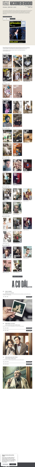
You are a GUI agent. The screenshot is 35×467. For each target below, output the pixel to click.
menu (29, 7)
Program (5, 7)
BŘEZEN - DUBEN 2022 (6, 185)
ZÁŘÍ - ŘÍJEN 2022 (5, 142)
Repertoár (10, 7)
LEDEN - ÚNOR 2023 (26, 142)
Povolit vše (12, 464)
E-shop (14, 7)
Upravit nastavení (5, 464)
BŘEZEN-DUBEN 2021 (6, 214)
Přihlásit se (28, 6)
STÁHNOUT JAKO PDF (9, 16)
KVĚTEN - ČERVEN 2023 (16, 156)
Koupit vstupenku (29, 330)
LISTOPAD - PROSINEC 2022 (17, 142)
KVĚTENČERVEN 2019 (16, 272)
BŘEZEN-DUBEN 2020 (6, 243)
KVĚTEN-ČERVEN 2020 (16, 243)
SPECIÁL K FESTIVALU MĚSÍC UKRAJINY (7, 82)
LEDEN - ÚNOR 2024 (26, 113)
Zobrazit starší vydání (17, 276)
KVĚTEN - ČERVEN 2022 (16, 185)
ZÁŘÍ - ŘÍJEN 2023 (5, 113)
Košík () (30, 6)
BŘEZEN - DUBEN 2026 (16, 81)
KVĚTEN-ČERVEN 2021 (16, 214)
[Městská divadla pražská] (17, 3)
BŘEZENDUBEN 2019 (6, 272)
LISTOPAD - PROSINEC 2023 (17, 113)
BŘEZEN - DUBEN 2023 (6, 156)
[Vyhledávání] (25, 6)
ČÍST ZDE (4, 16)
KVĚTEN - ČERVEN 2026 (26, 81)
